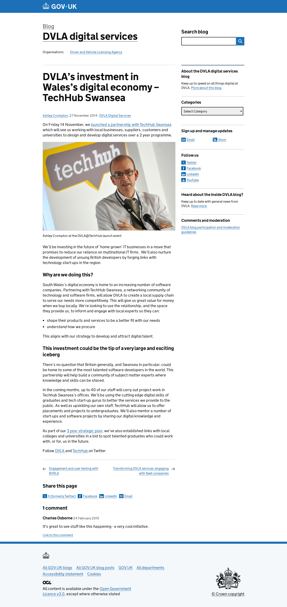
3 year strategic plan (84, 430)
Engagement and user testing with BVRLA (73, 470)
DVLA (60, 450)
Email (128, 496)
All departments (150, 567)
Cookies (94, 573)
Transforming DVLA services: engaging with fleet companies (141, 470)
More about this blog (206, 88)
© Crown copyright (228, 593)
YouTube (193, 180)
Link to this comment (58, 535)
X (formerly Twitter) (62, 496)
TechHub (80, 450)
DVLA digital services (90, 36)
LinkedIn (111, 496)
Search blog (194, 32)
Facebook (90, 496)
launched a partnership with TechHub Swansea (131, 124)
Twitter (192, 163)
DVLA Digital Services (115, 115)
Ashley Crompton (55, 115)
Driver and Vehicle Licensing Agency (96, 52)
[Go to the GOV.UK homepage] (60, 6)
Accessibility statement (63, 573)
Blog (48, 26)
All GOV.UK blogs (57, 567)
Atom (222, 140)
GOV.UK (125, 567)
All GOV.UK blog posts (95, 567)
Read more (199, 206)
